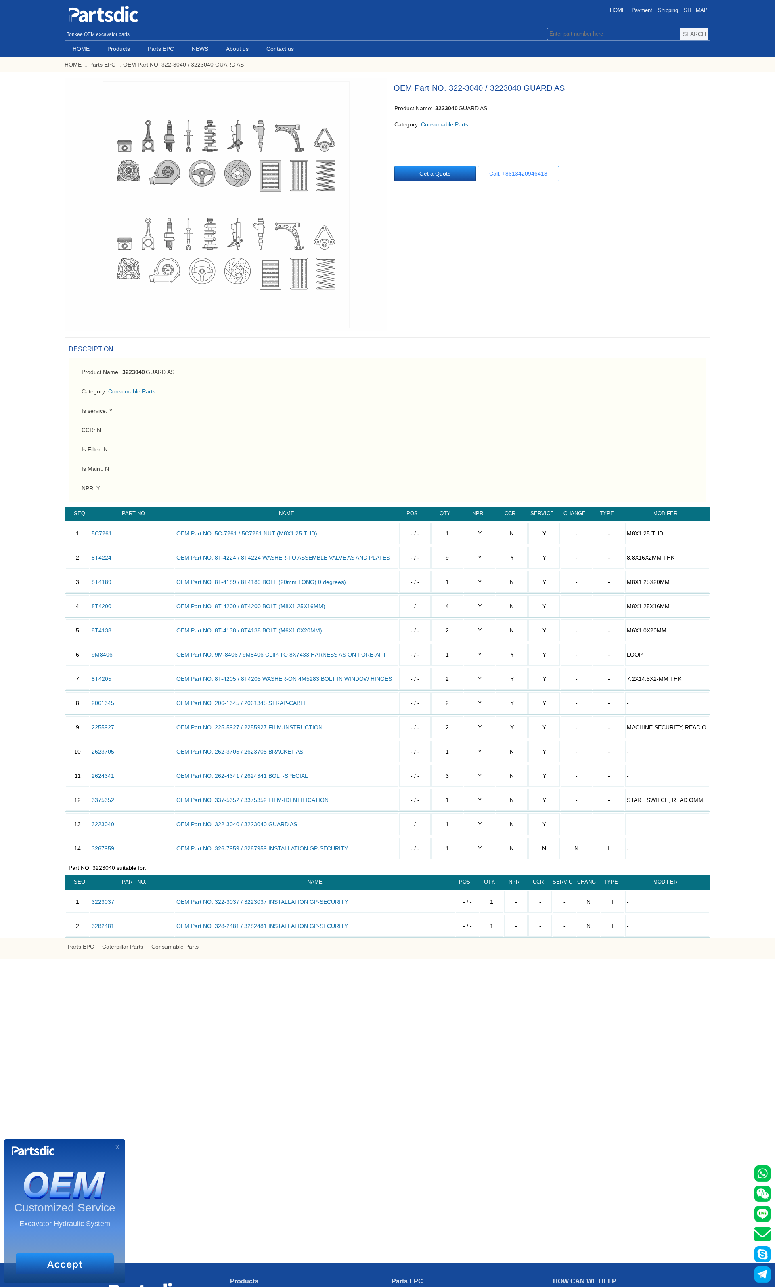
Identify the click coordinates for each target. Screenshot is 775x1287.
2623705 (103, 751)
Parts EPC (161, 49)
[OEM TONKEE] (125, 14)
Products (118, 49)
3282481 (103, 926)
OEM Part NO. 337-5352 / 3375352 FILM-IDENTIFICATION (252, 800)
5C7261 (102, 533)
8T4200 (101, 606)
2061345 (103, 703)
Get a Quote (435, 173)
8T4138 (101, 630)
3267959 (103, 848)
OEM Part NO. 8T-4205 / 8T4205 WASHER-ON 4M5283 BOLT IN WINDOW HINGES (284, 679)
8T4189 (101, 582)
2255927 (103, 727)
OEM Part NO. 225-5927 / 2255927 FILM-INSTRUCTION (249, 727)
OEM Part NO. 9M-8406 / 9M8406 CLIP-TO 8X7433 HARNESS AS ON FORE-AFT (281, 654)
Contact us (280, 49)
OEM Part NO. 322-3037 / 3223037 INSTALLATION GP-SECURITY (262, 902)
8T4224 (101, 557)
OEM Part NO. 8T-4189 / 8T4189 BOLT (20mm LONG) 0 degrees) (261, 582)
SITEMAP (696, 10)
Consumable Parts (444, 124)
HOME (618, 10)
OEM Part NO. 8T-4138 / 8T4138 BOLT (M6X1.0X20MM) (249, 630)
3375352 (103, 800)
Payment (641, 10)
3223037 (103, 902)
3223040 (103, 824)
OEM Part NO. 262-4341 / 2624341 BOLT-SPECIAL (242, 776)
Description (91, 349)
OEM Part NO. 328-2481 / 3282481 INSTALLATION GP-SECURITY (262, 926)
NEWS (200, 49)
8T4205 (101, 679)
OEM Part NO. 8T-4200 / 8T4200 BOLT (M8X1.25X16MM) (250, 606)
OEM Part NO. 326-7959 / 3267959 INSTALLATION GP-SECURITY (262, 848)
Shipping (668, 10)
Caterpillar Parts (122, 946)
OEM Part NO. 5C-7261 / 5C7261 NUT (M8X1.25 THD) (246, 533)
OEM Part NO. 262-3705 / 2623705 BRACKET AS (239, 751)
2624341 (103, 776)
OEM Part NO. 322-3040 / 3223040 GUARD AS (183, 64)
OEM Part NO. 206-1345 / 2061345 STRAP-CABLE (241, 703)
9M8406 (102, 654)
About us (237, 49)
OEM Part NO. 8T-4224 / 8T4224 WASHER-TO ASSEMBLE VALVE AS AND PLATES (283, 557)
